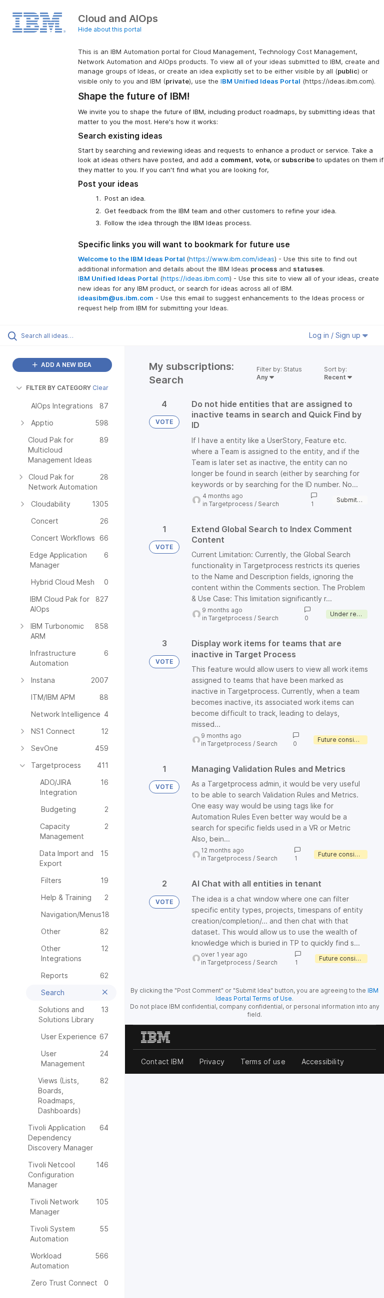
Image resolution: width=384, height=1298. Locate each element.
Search (268, 504)
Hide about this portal (110, 29)
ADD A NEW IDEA (66, 364)
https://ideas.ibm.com (196, 278)
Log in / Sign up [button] (335, 335)
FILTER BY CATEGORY (58, 387)
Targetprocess (231, 504)
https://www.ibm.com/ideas (231, 259)
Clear (100, 387)
